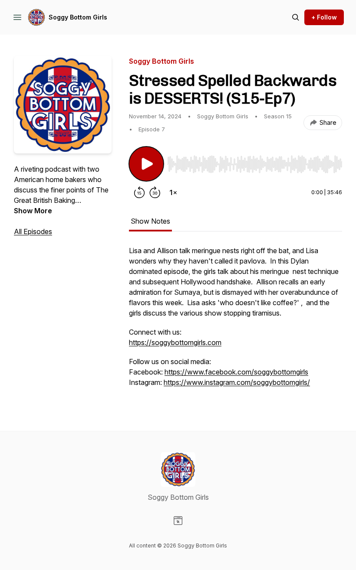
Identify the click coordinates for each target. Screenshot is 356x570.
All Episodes (33, 231)
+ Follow (324, 17)
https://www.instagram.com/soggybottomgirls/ (237, 382)
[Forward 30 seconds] (155, 192)
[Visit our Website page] (178, 520)
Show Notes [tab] (150, 221)
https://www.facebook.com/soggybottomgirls (236, 372)
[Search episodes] (295, 17)
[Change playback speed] (173, 192)
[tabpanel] (235, 320)
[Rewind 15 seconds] (139, 192)
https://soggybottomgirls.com (175, 342)
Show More (33, 210)
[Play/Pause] (146, 164)
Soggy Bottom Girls (78, 17)
